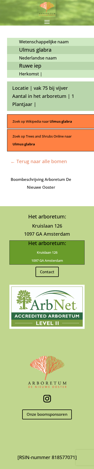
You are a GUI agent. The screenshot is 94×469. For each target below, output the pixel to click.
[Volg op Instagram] (47, 398)
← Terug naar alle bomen (38, 161)
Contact (47, 271)
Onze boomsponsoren (47, 414)
